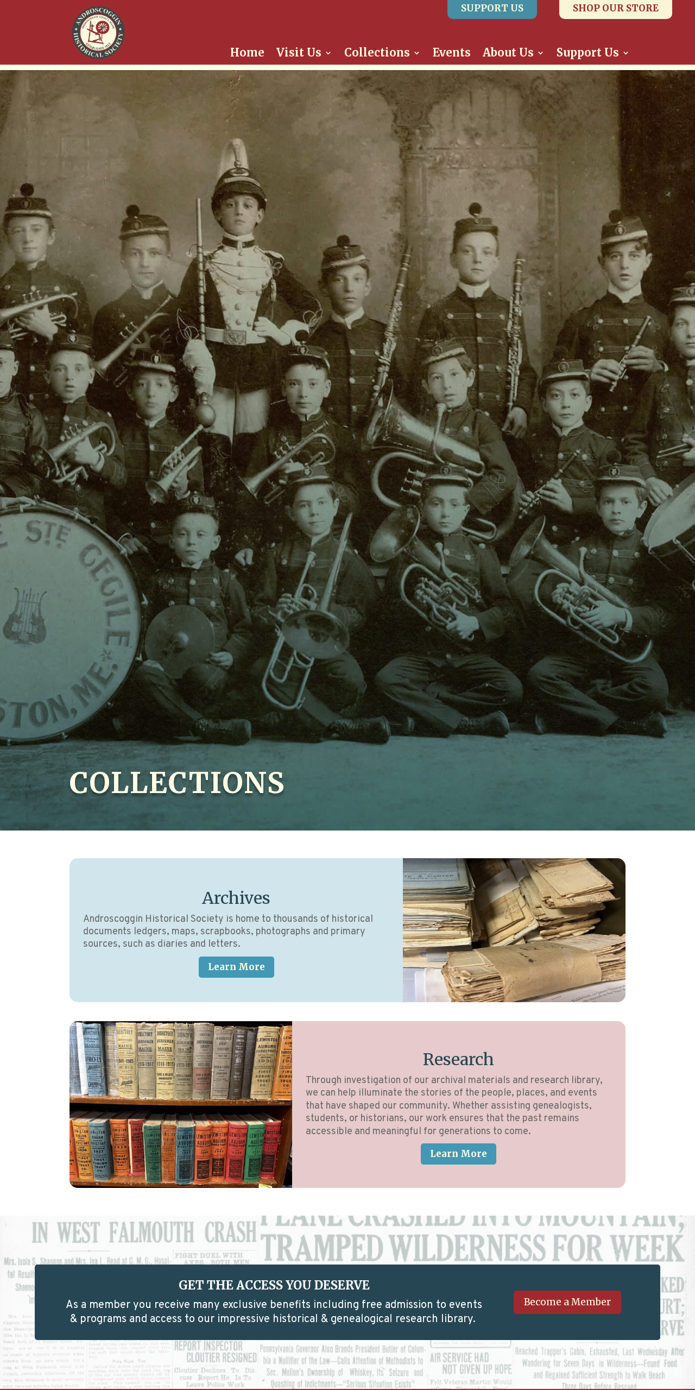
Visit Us (298, 54)
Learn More (236, 967)
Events (452, 54)
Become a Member (567, 1302)
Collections (377, 54)
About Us (508, 54)
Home (247, 54)
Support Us (588, 54)
